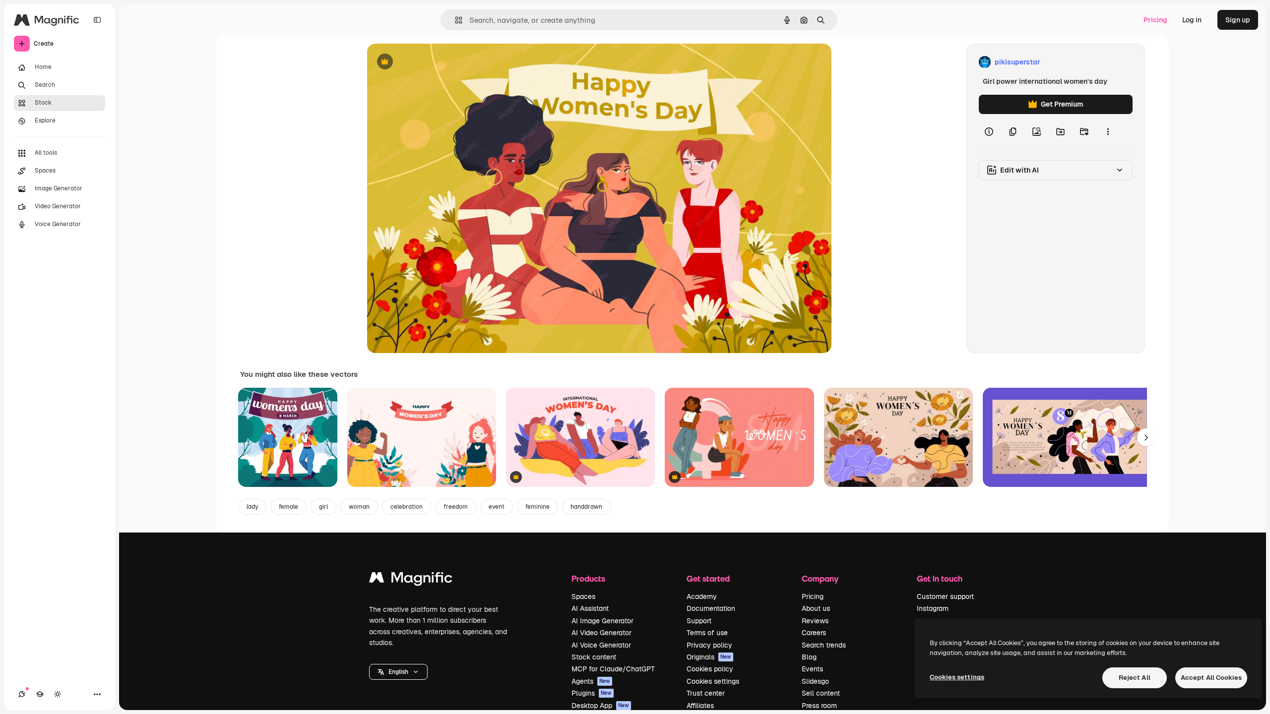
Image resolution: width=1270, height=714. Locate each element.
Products (588, 578)
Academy (702, 596)
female (288, 507)
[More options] (1108, 132)
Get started (708, 578)
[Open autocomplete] (454, 20)
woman (359, 507)
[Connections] (22, 694)
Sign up (1237, 19)
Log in (1192, 19)
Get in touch (939, 578)
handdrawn (586, 507)
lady (252, 507)
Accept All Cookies (1211, 677)
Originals (709, 657)
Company (820, 578)
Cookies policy (710, 668)
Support (699, 620)
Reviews (815, 620)
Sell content (821, 693)
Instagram (933, 608)
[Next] (1146, 437)
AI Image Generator (603, 620)
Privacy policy (709, 645)
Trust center (706, 693)
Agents (591, 681)
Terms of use (707, 632)
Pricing (1155, 19)
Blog (809, 657)
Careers (814, 632)
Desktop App (600, 705)
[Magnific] (410, 580)
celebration (406, 507)
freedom (456, 507)
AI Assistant (590, 608)
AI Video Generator (602, 632)
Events (812, 668)
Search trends (824, 645)
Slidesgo (815, 681)
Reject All (1134, 677)
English (398, 672)
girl (323, 507)
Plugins (592, 693)
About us (816, 608)
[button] (398, 672)
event (497, 507)
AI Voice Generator (601, 645)
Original (430, 62)
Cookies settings (713, 681)
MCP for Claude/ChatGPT (613, 668)
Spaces (583, 596)
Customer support (945, 596)
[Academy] (40, 694)
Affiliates (700, 705)
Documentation (711, 608)
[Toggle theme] (57, 694)
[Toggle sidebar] (97, 20)
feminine (537, 507)
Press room (819, 705)
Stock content (594, 657)
